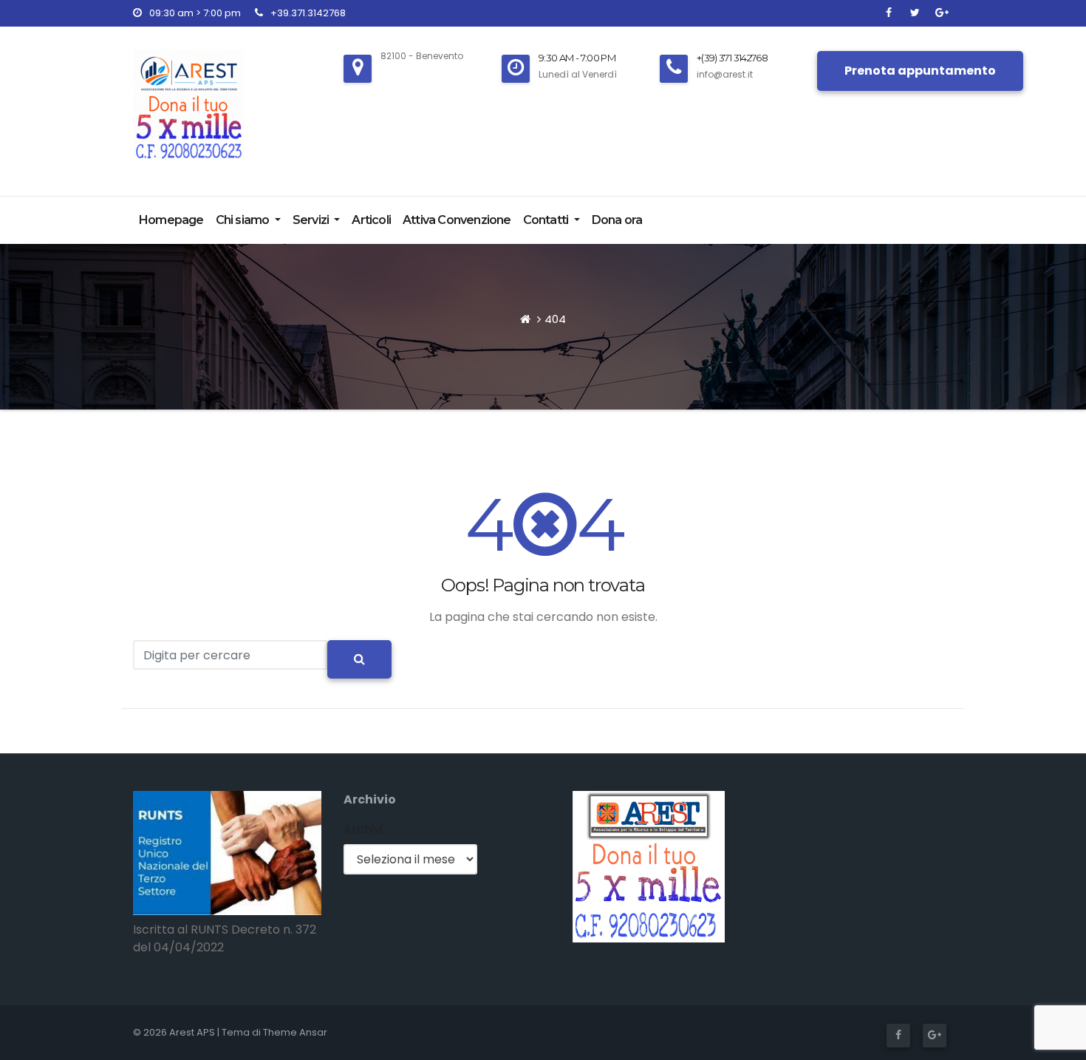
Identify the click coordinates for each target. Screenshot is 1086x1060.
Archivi (363, 829)
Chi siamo (244, 220)
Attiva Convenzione (457, 220)
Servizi (312, 220)
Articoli (371, 220)
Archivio (370, 799)
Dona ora (617, 220)
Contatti (547, 220)
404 (555, 319)
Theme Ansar (295, 1032)
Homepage (171, 220)
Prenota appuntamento (920, 70)
